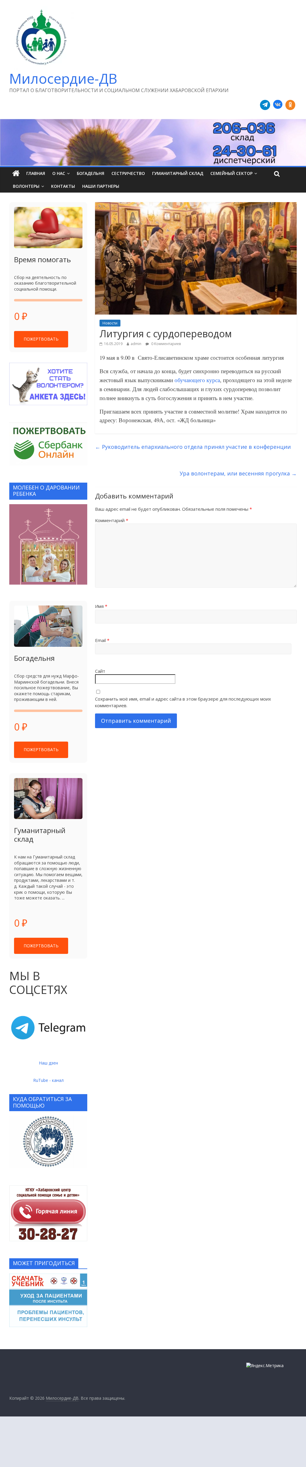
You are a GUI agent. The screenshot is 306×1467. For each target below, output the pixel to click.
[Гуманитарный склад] (48, 798)
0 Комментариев (165, 343)
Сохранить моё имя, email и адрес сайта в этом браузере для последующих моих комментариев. (183, 702)
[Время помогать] (48, 227)
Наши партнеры (100, 186)
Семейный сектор (231, 173)
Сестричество (128, 173)
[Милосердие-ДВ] (153, 142)
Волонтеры (26, 186)
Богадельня (90, 173)
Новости (109, 323)
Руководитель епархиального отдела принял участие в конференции (193, 446)
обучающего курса (197, 380)
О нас (58, 173)
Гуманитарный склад (177, 173)
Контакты (63, 186)
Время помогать (42, 259)
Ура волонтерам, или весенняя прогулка (238, 473)
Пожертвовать (41, 339)
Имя (101, 606)
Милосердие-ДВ (63, 78)
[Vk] (278, 105)
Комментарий (111, 520)
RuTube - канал (48, 1080)
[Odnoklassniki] (290, 105)
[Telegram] (265, 105)
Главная (35, 173)
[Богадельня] (48, 626)
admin (136, 343)
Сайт (100, 671)
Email (102, 640)
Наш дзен (48, 1063)
